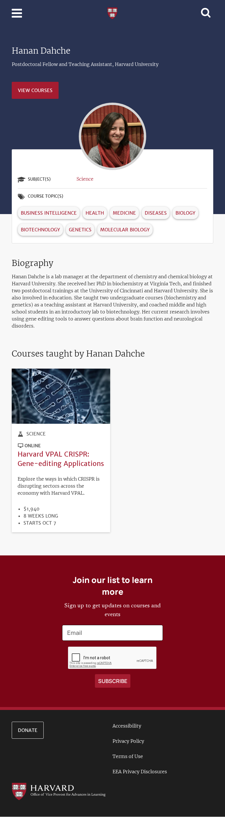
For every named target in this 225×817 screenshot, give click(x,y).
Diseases (156, 213)
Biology (185, 213)
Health (95, 213)
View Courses (35, 90)
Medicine (124, 213)
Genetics (80, 230)
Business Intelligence (49, 213)
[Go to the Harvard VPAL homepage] (58, 791)
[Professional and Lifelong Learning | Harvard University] (112, 13)
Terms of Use (127, 756)
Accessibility (126, 726)
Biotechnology (40, 230)
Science (84, 179)
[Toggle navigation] (17, 13)
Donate (28, 730)
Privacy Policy (128, 741)
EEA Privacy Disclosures (139, 771)
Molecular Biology (125, 230)
